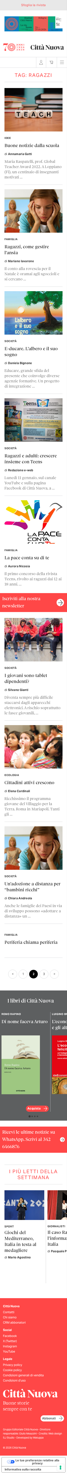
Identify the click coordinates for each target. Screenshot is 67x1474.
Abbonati (49, 1418)
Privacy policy (12, 1365)
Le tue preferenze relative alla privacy (37, 1461)
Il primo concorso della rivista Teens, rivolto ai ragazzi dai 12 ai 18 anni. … (33, 579)
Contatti (8, 1312)
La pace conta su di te (26, 558)
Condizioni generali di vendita (23, 1375)
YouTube (9, 1351)
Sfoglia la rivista (33, 5)
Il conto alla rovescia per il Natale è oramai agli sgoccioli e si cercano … (31, 274)
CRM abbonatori (14, 1323)
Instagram (10, 1346)
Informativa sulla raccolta (23, 1469)
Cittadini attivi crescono (29, 782)
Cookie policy (12, 1370)
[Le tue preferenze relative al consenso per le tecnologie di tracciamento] (60, 1467)
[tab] (29, 1116)
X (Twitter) (10, 1341)
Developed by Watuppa (30, 1437)
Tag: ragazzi (33, 75)
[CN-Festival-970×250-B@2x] (33, 23)
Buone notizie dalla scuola (31, 145)
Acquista (34, 1108)
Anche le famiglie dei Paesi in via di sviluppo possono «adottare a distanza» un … (33, 911)
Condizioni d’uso (14, 1380)
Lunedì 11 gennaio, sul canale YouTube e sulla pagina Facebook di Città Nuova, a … (30, 483)
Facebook (10, 1336)
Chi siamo (10, 1317)
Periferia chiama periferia (31, 942)
